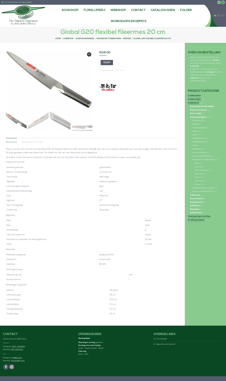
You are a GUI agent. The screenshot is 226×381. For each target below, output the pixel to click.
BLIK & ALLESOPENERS (201, 156)
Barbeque (194, 209)
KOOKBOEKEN (198, 121)
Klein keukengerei (198, 117)
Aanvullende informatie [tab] (32, 142)
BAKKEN (195, 124)
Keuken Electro (197, 199)
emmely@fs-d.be (18, 361)
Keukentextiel (196, 202)
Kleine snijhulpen (201, 170)
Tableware (195, 195)
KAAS (194, 135)
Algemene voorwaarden (165, 344)
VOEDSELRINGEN (199, 128)
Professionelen (196, 220)
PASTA (195, 131)
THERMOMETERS (199, 142)
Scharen (198, 177)
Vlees (194, 145)
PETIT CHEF (195, 114)
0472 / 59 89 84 (18, 346)
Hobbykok (193, 103)
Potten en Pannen (198, 110)
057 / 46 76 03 (17, 349)
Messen (111, 70)
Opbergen (199, 167)
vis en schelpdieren (200, 153)
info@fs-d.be (17, 358)
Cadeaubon (194, 95)
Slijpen (197, 163)
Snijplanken (199, 174)
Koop (106, 62)
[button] (89, 54)
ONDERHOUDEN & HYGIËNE (203, 188)
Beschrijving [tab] (11, 142)
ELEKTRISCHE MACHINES (202, 107)
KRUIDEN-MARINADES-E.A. (203, 192)
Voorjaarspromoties (199, 216)
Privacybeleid (161, 339)
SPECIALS (195, 206)
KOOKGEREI (197, 149)
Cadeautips (194, 99)
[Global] (108, 87)
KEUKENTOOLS (198, 138)
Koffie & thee (196, 213)
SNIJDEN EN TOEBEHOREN (203, 160)
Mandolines (199, 181)
